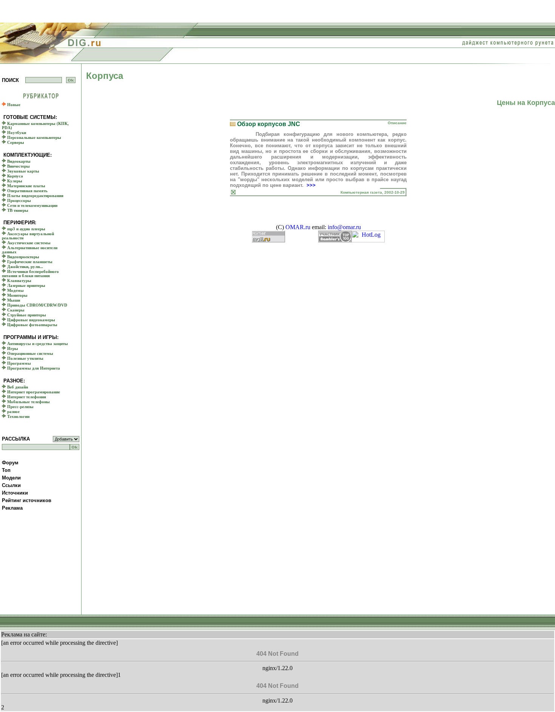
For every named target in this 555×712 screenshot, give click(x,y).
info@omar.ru (344, 227)
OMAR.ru (297, 227)
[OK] (71, 80)
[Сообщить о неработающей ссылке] (233, 192)
